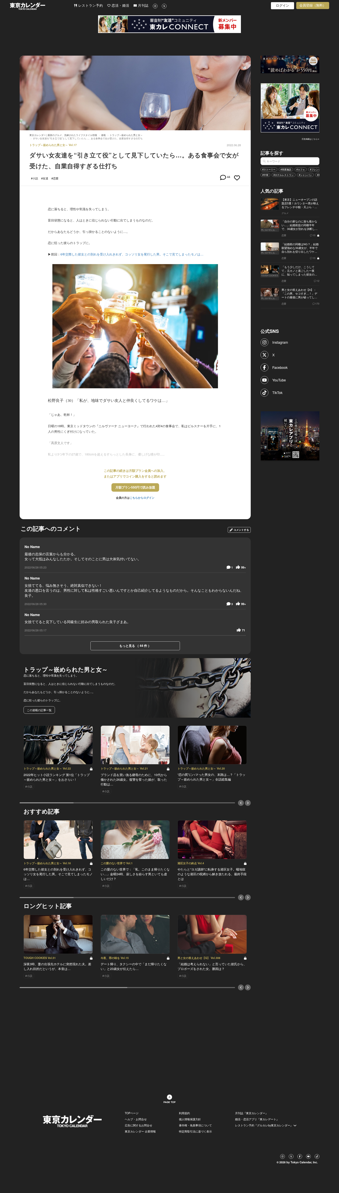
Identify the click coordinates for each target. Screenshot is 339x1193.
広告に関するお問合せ (138, 1125)
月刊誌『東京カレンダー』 (251, 1113)
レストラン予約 (90, 5)
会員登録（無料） (312, 5)
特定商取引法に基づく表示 (195, 1131)
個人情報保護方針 (190, 1119)
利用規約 (184, 1113)
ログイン (282, 5)
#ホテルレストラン (283, 174)
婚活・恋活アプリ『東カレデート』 (257, 1119)
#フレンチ (315, 169)
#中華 (265, 174)
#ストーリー (268, 169)
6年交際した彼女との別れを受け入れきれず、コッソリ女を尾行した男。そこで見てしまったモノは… (131, 254)
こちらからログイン (142, 498)
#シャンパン (305, 174)
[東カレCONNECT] (169, 24)
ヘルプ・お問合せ (136, 1119)
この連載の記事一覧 (39, 710)
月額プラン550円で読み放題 (135, 487)
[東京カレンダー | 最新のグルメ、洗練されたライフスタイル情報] (42, 6)
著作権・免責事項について (195, 1125)
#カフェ (300, 169)
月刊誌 (143, 5)
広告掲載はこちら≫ (310, 139)
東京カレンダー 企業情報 (140, 1131)
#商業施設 (286, 169)
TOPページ (132, 1113)
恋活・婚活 (119, 5)
